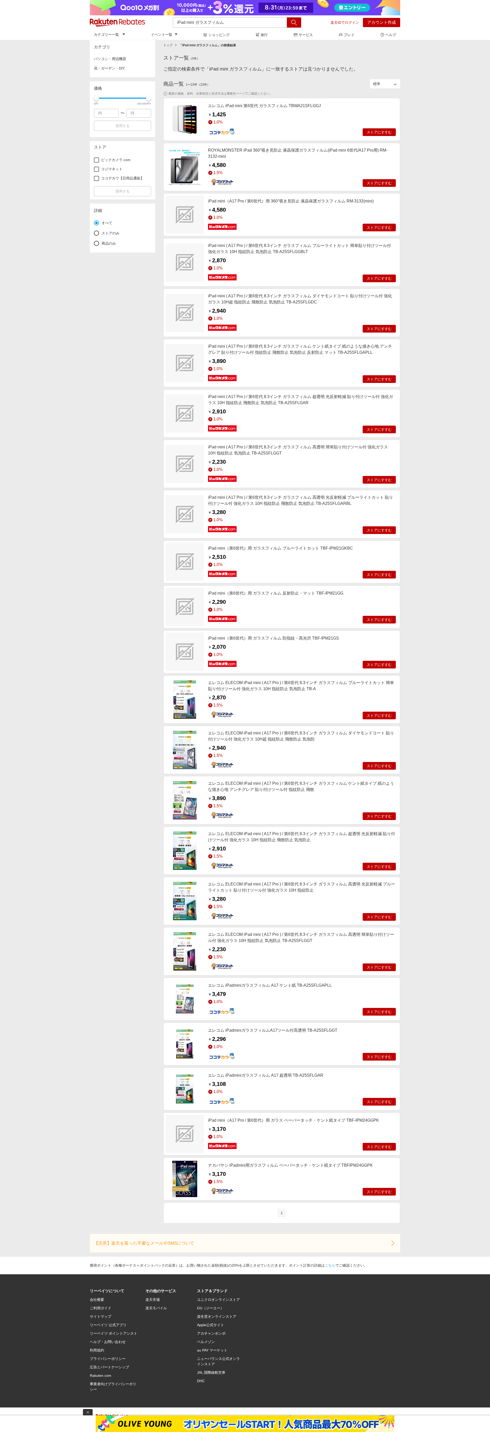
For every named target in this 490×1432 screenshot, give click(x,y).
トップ (168, 45)
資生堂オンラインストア (216, 1316)
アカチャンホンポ (211, 1333)
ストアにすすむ (379, 132)
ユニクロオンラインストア (218, 1300)
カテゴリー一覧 (106, 34)
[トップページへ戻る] (117, 22)
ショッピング (219, 35)
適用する (122, 126)
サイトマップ (100, 1316)
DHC (201, 1381)
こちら (330, 1265)
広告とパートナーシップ (109, 1367)
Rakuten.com (100, 1375)
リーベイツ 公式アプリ (108, 1325)
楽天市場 (152, 1300)
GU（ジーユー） (210, 1308)
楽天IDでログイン (344, 22)
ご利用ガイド (100, 1308)
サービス (306, 35)
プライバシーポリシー (108, 1359)
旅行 (264, 35)
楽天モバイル (156, 1308)
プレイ (349, 35)
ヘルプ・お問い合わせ (108, 1342)
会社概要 (97, 1300)
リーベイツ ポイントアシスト (113, 1333)
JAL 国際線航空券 (211, 1372)
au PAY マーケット (212, 1350)
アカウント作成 (381, 22)
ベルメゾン (206, 1342)
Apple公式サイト (210, 1325)
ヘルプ (390, 35)
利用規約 (97, 1350)
